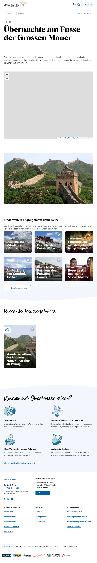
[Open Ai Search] (79, 4)
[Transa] (17, 555)
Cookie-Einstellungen (69, 546)
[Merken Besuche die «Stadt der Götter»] (28, 235)
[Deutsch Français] (7, 546)
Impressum (28, 546)
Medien (18, 546)
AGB (56, 546)
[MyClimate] (27, 555)
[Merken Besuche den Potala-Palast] (59, 235)
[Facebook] (4, 499)
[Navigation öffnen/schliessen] (75, 4)
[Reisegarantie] (66, 555)
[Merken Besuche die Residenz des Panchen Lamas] (59, 260)
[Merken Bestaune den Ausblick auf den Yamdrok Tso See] (28, 260)
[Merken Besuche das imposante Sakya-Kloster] (89, 260)
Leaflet (60, 138)
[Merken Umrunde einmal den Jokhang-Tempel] (89, 235)
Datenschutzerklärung (43, 546)
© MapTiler (67, 138)
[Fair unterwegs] (39, 555)
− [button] (7, 78)
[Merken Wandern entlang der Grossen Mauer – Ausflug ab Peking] (32, 329)
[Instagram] (8, 499)
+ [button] (7, 74)
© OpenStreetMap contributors (82, 138)
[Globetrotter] (53, 555)
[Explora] (6, 555)
